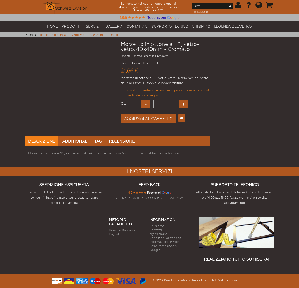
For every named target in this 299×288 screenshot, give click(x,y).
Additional (74, 141)
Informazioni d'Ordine (165, 241)
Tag (98, 141)
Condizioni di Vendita (165, 238)
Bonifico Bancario (122, 230)
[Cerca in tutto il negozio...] (230, 6)
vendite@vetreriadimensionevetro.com (150, 7)
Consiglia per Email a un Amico (181, 118)
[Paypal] (142, 280)
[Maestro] (95, 280)
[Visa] (126, 280)
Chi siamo (157, 226)
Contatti (156, 230)
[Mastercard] (108, 280)
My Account (158, 234)
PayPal (114, 234)
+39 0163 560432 (150, 10)
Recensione (122, 141)
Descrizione (41, 141)
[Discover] (57, 280)
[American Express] (82, 280)
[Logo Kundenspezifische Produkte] (66, 7)
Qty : (124, 103)
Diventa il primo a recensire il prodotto (144, 55)
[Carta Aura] (69, 280)
